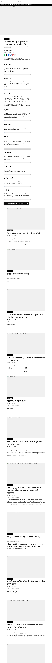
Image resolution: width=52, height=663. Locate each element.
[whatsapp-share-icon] (4, 55)
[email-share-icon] (13, 55)
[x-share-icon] (7, 55)
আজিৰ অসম (2, 4)
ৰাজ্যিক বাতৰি (22, 4)
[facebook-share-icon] (9, 55)
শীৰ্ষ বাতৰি (29, 4)
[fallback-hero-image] (26, 219)
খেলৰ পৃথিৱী (5, 4)
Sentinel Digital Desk (8, 50)
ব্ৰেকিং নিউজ (15, 4)
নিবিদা (10, 4)
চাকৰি (8, 4)
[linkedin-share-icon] (11, 55)
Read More (26, 244)
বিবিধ (12, 4)
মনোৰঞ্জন (19, 4)
